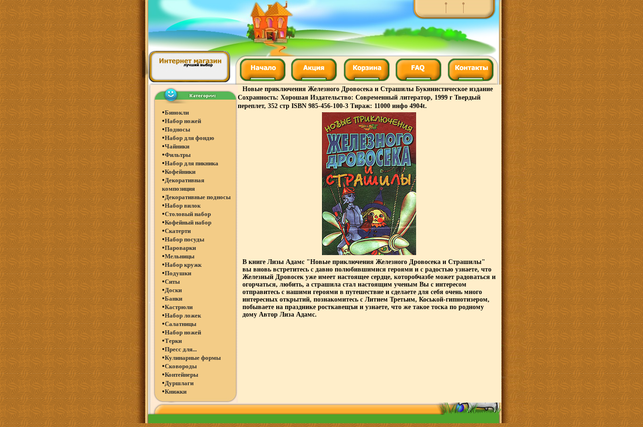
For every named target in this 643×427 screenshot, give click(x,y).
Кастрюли (179, 307)
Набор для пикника (191, 163)
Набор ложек (183, 315)
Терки (173, 340)
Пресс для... (181, 349)
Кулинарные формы (193, 357)
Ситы (172, 281)
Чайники (177, 146)
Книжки (175, 391)
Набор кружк (183, 264)
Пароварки (180, 247)
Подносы (177, 129)
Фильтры (178, 154)
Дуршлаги (179, 383)
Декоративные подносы (198, 197)
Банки (173, 298)
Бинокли (177, 112)
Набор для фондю (189, 137)
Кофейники (180, 171)
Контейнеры (181, 374)
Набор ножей (183, 120)
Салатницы (180, 323)
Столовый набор (188, 213)
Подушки (178, 273)
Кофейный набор (188, 222)
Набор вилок (183, 205)
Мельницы (179, 256)
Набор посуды (184, 239)
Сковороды (181, 366)
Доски (173, 290)
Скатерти (178, 230)
